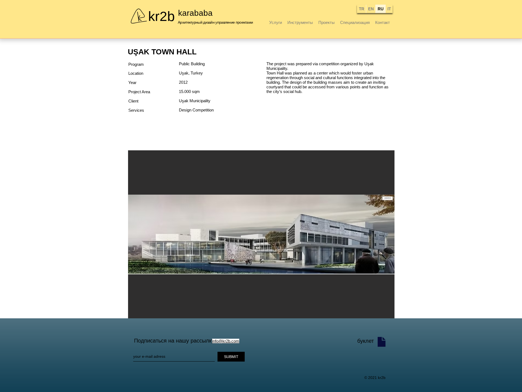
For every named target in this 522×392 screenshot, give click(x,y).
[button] (261, 234)
